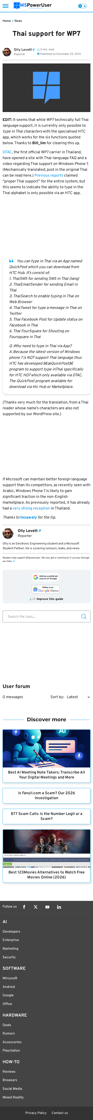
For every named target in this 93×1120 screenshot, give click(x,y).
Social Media (12, 1089)
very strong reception (31, 508)
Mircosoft (10, 978)
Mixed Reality (13, 1097)
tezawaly (28, 517)
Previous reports (48, 175)
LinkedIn (59, 907)
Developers (11, 932)
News (18, 21)
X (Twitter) (36, 907)
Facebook (24, 907)
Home (7, 21)
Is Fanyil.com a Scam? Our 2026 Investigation (46, 796)
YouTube (47, 907)
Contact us (60, 1113)
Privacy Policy (35, 1113)
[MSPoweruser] (33, 6)
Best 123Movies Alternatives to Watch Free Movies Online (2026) (46, 875)
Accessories (12, 1042)
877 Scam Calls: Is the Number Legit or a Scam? (46, 816)
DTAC (7, 152)
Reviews (9, 1072)
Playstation (11, 1051)
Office (7, 1004)
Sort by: (57, 697)
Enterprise (11, 940)
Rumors (9, 1033)
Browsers (10, 1080)
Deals (7, 1025)
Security (9, 957)
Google (8, 995)
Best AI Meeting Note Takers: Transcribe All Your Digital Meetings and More (46, 775)
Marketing (10, 949)
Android (9, 987)
